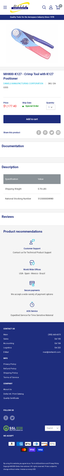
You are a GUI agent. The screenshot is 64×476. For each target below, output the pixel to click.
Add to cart (32, 119)
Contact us (9, 329)
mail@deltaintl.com (52, 352)
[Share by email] (58, 132)
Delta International (23, 466)
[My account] (51, 7)
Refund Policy (9, 369)
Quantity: (50, 103)
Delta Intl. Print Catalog (13, 394)
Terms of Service (11, 377)
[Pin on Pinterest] (45, 132)
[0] (58, 7)
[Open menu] (5, 7)
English (50, 428)
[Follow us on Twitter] (12, 417)
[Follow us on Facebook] (5, 417)
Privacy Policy (9, 364)
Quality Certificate (11, 398)
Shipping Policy (10, 373)
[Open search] (44, 7)
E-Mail (6, 352)
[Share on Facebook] (38, 132)
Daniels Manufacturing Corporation (23, 83)
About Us (7, 389)
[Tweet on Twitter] (51, 132)
